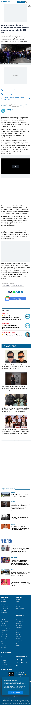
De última (3, 645)
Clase (2, 655)
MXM (2, 639)
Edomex (18, 599)
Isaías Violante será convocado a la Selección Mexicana (11, 327)
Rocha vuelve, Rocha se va (13, 335)
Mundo (3, 614)
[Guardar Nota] (22, 292)
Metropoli (3, 617)
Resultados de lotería (20, 644)
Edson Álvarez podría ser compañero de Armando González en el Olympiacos (11, 317)
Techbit (3, 641)
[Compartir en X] (11, 292)
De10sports (19, 632)
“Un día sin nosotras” (17, 285)
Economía (3, 627)
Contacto (15, 696)
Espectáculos (4, 630)
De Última (3, 660)
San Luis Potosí (20, 608)
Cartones (3, 625)
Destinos (3, 647)
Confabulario (4, 634)
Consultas (3, 650)
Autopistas (4, 649)
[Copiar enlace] (19, 292)
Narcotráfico (4, 621)
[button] (21, 2)
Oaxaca (18, 601)
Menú (2, 643)
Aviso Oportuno (20, 621)
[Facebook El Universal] (22, 660)
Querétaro (18, 606)
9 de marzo (6, 285)
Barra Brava (5, 313)
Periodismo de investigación (5, 605)
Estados (3, 105)
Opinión (5, 310)
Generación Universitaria (19, 628)
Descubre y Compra (21, 618)
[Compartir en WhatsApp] (14, 292)
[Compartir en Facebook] (9, 292)
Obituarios (19, 625)
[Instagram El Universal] (22, 663)
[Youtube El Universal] (17, 663)
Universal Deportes (6, 628)
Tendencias (4, 636)
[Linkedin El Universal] (17, 665)
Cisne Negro (4, 667)
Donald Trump (4, 615)
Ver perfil (8, 112)
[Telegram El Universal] (17, 660)
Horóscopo (19, 641)
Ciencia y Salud (5, 638)
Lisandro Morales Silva (9, 332)
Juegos (18, 638)
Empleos (18, 623)
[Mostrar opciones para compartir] (29, 6)
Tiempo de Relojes (6, 666)
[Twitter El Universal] (26, 660)
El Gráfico (18, 630)
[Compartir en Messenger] (17, 292)
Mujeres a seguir (5, 603)
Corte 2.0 (3, 601)
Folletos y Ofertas (21, 619)
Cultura (3, 632)
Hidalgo (18, 604)
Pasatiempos (19, 640)
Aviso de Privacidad (17, 687)
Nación (3, 599)
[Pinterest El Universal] (26, 663)
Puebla (18, 603)
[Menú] (29, 1)
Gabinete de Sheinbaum (4, 611)
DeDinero (18, 634)
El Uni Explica (4, 608)
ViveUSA (18, 636)
